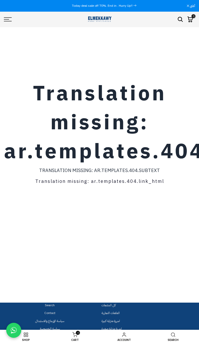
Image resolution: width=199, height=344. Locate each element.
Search (50, 305)
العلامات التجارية (111, 313)
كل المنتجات (109, 305)
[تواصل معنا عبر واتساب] (13, 330)
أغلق (9, 6)
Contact (49, 313)
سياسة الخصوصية (50, 328)
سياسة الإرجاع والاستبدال (49, 321)
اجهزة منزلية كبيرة (111, 321)
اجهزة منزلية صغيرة (112, 328)
